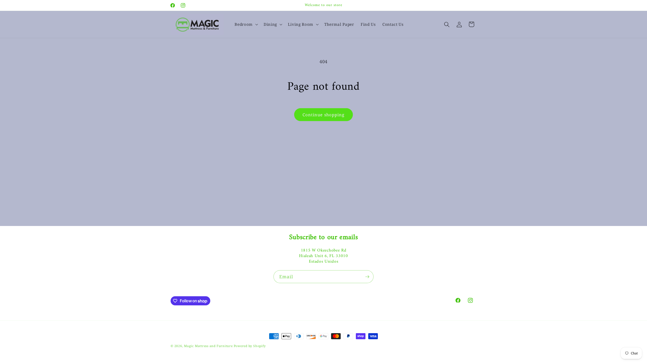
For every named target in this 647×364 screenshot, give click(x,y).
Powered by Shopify (250, 346)
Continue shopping (324, 115)
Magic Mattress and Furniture (209, 346)
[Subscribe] (367, 276)
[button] (245, 24)
